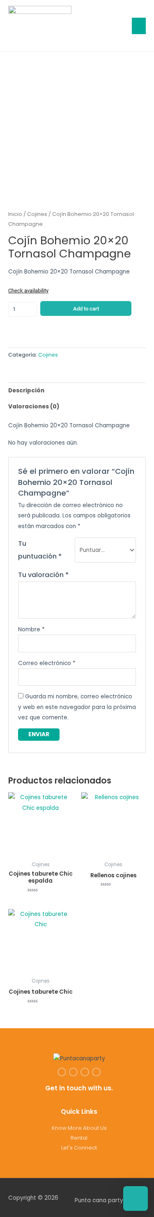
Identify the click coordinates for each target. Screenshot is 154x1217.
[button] (118, 25)
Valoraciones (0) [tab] (34, 406)
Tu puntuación (40, 550)
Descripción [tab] (26, 390)
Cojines (37, 214)
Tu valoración (43, 575)
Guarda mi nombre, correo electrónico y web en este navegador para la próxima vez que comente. (77, 707)
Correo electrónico (47, 663)
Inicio (15, 214)
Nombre (31, 629)
